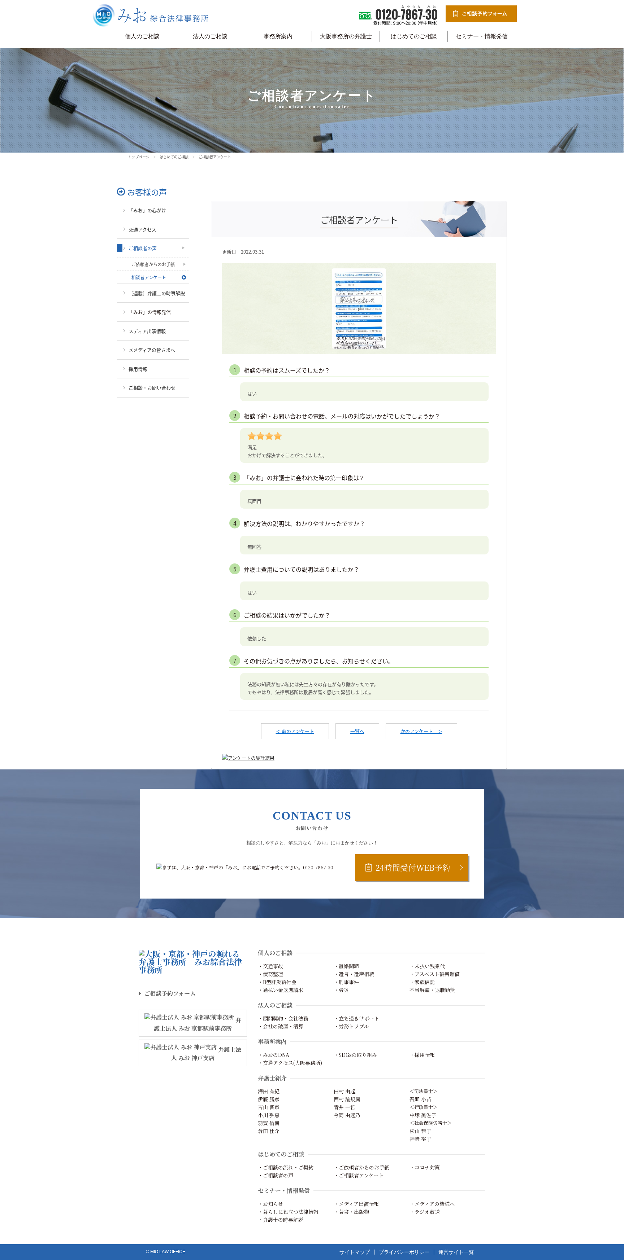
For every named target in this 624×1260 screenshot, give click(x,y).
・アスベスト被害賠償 (435, 974)
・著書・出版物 (351, 1211)
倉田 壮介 (269, 1130)
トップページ (139, 156)
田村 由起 (344, 1091)
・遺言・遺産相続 (354, 974)
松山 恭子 (420, 1130)
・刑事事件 (346, 981)
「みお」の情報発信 (150, 311)
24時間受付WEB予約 (413, 867)
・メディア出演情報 (356, 1203)
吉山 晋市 (269, 1107)
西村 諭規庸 (347, 1099)
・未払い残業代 (427, 966)
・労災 (341, 989)
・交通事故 (270, 966)
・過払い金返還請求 (280, 989)
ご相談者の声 (143, 248)
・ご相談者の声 (275, 1175)
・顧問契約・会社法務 (283, 1018)
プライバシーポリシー (404, 1252)
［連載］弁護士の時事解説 (157, 293)
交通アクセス (142, 229)
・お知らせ (270, 1203)
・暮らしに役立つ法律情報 (288, 1211)
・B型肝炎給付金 (277, 981)
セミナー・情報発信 (482, 36)
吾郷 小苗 (420, 1099)
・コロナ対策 (425, 1167)
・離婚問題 (346, 966)
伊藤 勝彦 (269, 1099)
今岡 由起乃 (347, 1115)
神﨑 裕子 (420, 1138)
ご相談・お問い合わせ (152, 387)
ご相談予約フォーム (170, 993)
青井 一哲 (344, 1107)
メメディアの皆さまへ (152, 349)
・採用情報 (422, 1054)
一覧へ (357, 731)
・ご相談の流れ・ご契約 (285, 1167)
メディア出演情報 (147, 331)
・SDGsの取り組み (355, 1054)
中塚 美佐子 (423, 1115)
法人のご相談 (210, 36)
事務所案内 (278, 36)
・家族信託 (422, 981)
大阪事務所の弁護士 (346, 36)
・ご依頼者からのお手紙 (361, 1167)
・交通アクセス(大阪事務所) (290, 1062)
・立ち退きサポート (356, 1018)
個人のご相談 (142, 36)
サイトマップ (354, 1252)
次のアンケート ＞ (421, 731)
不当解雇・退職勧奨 (432, 989)
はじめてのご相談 (414, 36)
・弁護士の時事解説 (280, 1219)
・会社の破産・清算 (280, 1026)
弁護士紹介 (272, 1078)
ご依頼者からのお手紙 (153, 264)
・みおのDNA (273, 1054)
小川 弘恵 (269, 1115)
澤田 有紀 (269, 1091)
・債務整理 (270, 974)
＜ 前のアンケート (295, 731)
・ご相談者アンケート (359, 1175)
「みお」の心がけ (147, 210)
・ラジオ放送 (425, 1211)
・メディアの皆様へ (432, 1203)
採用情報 (138, 368)
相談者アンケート (148, 277)
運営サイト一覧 (456, 1252)
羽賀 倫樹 (269, 1123)
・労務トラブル (351, 1026)
